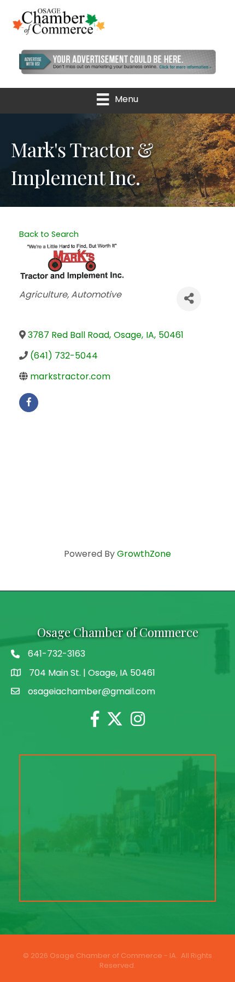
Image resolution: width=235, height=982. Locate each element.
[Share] (189, 299)
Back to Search (49, 234)
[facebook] (28, 402)
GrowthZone (144, 553)
